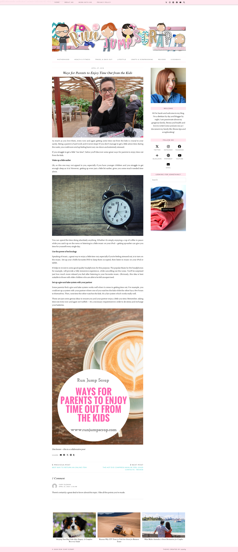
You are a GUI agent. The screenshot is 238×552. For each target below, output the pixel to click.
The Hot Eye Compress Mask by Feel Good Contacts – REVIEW (123, 467)
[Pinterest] (173, 2)
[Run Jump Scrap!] (119, 33)
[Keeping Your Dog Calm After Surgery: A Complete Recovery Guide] (74, 525)
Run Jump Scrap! (66, 549)
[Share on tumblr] (74, 455)
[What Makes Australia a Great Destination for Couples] (163, 525)
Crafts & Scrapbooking (142, 59)
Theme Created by (174, 549)
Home (57, 2)
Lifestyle (121, 59)
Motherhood (63, 59)
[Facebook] (177, 2)
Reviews (162, 59)
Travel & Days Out (103, 59)
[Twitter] (166, 2)
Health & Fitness (82, 59)
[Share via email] (61, 455)
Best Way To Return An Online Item (69, 466)
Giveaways (176, 59)
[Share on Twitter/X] (67, 455)
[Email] (180, 2)
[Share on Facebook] (64, 455)
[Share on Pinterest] (71, 455)
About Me (69, 2)
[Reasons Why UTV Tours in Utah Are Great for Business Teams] (119, 525)
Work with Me (85, 2)
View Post (168, 210)
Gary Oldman (65, 484)
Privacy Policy (104, 2)
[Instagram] (170, 2)
